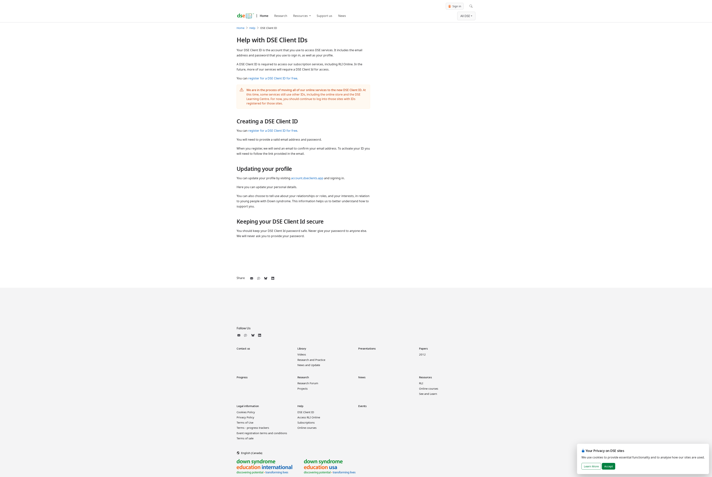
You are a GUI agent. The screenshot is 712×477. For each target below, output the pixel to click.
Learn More (591, 466)
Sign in (456, 6)
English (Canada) (251, 453)
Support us (324, 16)
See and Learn (428, 394)
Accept (608, 466)
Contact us (243, 348)
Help (252, 28)
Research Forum (307, 383)
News (342, 16)
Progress (242, 377)
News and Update (308, 365)
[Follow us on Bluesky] (253, 335)
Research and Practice (311, 360)
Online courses (428, 388)
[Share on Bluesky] (266, 278)
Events (362, 406)
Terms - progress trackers (253, 428)
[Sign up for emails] (240, 335)
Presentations (366, 348)
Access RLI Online (308, 417)
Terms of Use (245, 422)
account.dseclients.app (307, 178)
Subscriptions (306, 422)
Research (280, 16)
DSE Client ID (305, 412)
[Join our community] (246, 335)
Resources (301, 16)
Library (301, 348)
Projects (302, 388)
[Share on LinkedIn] (273, 278)
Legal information (248, 406)
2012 (422, 354)
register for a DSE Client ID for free (272, 78)
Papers (423, 348)
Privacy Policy (245, 417)
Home (264, 16)
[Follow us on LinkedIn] (260, 335)
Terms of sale (245, 438)
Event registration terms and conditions (262, 433)
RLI (421, 383)
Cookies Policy (246, 412)
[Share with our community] (259, 278)
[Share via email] (251, 278)
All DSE (465, 16)
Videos (301, 354)
